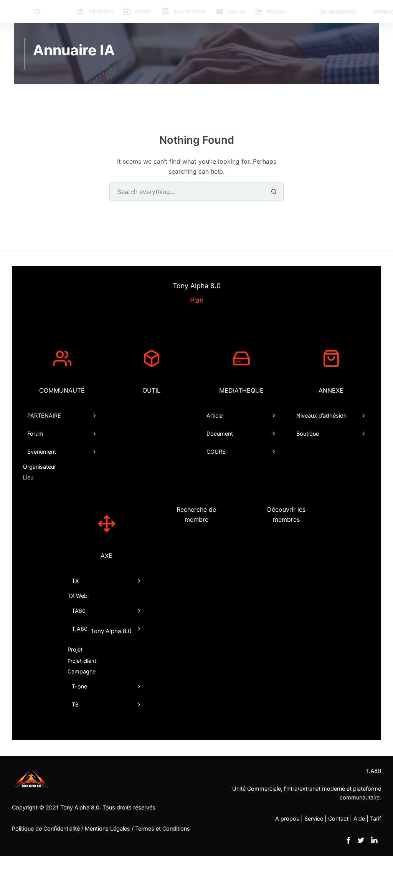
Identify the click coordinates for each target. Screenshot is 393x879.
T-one (80, 686)
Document (219, 433)
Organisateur (39, 466)
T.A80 (102, 630)
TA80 (79, 610)
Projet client (82, 661)
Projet (75, 649)
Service (313, 818)
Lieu (28, 477)
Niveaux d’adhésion (321, 415)
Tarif (375, 818)
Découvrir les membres (286, 514)
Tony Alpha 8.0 (79, 807)
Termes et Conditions (162, 828)
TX (75, 580)
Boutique (307, 433)
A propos (287, 818)
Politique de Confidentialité (46, 828)
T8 (75, 704)
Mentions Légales (107, 828)
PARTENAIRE (44, 415)
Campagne (82, 671)
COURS (216, 451)
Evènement (41, 451)
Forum (35, 433)
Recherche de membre (196, 514)
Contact (338, 818)
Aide (359, 818)
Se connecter (338, 11)
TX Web (78, 595)
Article (214, 415)
